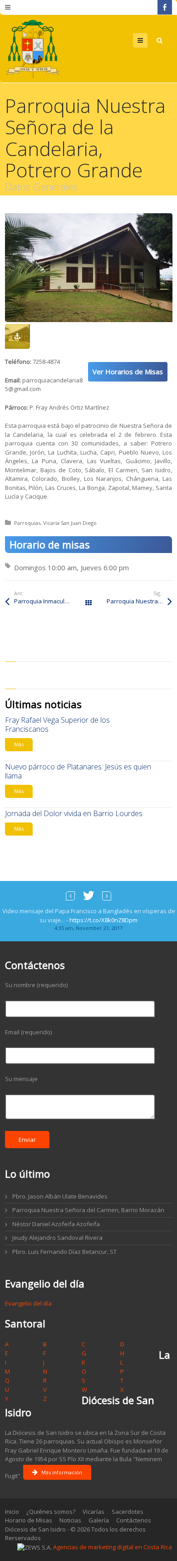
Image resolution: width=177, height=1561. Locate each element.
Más (19, 744)
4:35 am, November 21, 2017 (88, 928)
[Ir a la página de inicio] (32, 49)
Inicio (12, 1511)
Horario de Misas (28, 1520)
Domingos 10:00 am (45, 567)
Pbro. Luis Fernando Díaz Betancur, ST (64, 1252)
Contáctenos (133, 1520)
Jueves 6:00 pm (105, 567)
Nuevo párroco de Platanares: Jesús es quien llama (78, 771)
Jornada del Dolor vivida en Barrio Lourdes (74, 813)
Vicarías (93, 1511)
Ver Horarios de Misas (128, 371)
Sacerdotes (127, 1511)
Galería (98, 1520)
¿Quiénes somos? (50, 1511)
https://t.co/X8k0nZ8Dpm (103, 920)
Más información (61, 1472)
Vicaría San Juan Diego (70, 522)
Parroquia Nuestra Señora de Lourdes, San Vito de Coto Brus (139, 601)
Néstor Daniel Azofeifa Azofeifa (56, 1224)
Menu (147, 40)
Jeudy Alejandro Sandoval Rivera (57, 1237)
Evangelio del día (28, 1303)
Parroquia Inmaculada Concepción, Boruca (51, 601)
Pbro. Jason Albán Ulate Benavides (60, 1196)
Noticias (70, 1520)
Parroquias (27, 522)
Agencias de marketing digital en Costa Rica (112, 1547)
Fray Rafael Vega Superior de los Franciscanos (57, 724)
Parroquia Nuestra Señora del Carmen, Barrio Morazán (88, 1210)
